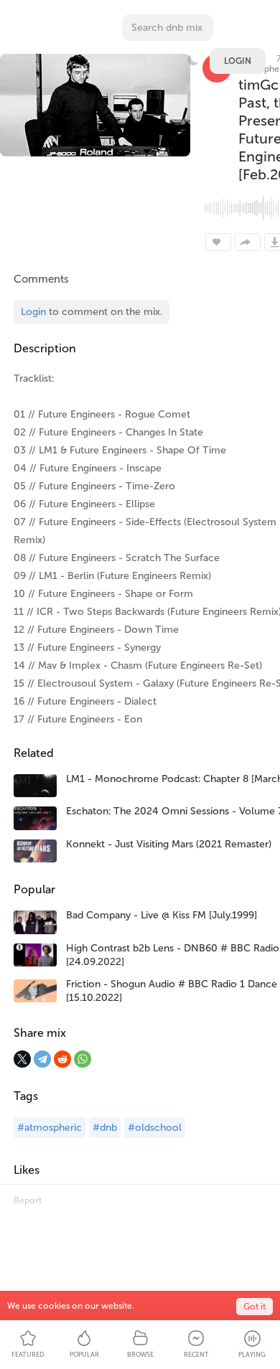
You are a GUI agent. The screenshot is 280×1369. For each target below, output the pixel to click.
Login (237, 61)
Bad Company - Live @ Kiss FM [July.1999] (161, 915)
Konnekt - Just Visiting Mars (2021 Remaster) (168, 844)
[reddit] (62, 1059)
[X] (22, 1059)
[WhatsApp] (82, 1059)
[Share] (248, 242)
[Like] (218, 242)
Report (28, 1200)
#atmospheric (49, 1127)
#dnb (105, 1127)
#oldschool (155, 1127)
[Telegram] (42, 1059)
